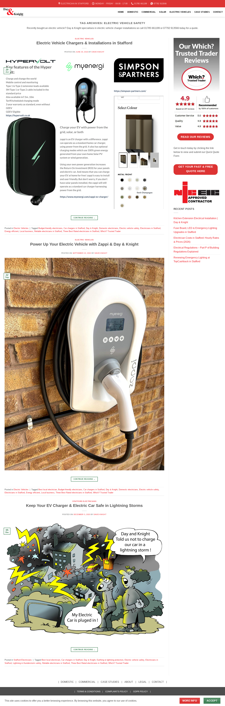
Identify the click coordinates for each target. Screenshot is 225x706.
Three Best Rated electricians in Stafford (81, 231)
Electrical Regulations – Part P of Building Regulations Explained (196, 249)
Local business (26, 231)
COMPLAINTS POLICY (116, 691)
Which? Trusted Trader (110, 231)
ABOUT (128, 682)
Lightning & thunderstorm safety (27, 663)
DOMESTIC (132, 12)
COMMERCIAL (149, 12)
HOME (121, 12)
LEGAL (142, 682)
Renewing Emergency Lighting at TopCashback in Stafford (192, 259)
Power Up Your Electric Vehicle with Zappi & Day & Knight (84, 244)
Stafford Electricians (84, 501)
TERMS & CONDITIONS (88, 691)
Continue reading (84, 218)
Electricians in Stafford (150, 228)
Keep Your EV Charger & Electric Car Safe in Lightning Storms (84, 505)
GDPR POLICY (140, 691)
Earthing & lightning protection (110, 660)
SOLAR (162, 12)
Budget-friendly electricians (50, 228)
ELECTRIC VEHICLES (180, 12)
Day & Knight (92, 228)
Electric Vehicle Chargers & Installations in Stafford (84, 43)
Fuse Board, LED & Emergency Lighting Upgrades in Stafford (195, 230)
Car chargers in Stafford (74, 228)
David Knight (98, 52)
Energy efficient (12, 231)
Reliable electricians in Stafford (48, 231)
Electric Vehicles (84, 39)
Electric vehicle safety (129, 228)
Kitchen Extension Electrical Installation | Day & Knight (196, 220)
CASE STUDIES (202, 12)
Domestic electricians (108, 228)
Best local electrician (47, 489)
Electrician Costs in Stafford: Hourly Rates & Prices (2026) (196, 240)
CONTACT (218, 12)
